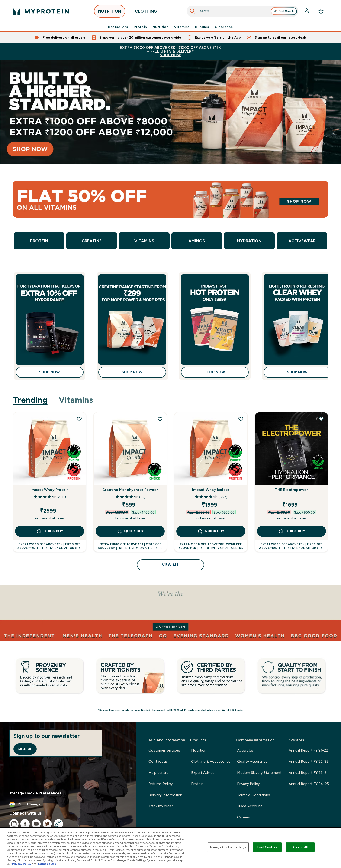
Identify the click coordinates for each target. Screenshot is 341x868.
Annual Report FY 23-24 (309, 773)
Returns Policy (160, 784)
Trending (30, 400)
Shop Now (49, 372)
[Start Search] (192, 11)
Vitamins (182, 27)
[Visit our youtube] (36, 823)
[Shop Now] (170, 112)
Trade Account (249, 806)
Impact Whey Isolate (210, 490)
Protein (140, 27)
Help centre (158, 773)
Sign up (25, 749)
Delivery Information (165, 795)
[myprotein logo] (41, 11)
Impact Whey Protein (50, 490)
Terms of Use (46, 863)
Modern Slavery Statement (259, 773)
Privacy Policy (248, 784)
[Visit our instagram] (14, 823)
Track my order (160, 806)
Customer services (164, 750)
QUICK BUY (53, 531)
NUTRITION (109, 11)
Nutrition (160, 27)
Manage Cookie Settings (228, 847)
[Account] (307, 11)
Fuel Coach (286, 11)
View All (170, 565)
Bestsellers (118, 27)
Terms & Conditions (253, 795)
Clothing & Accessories (210, 761)
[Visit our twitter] (47, 823)
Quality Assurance (252, 761)
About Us (245, 750)
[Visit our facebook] (25, 823)
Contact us (158, 761)
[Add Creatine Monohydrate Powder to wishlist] (160, 419)
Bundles (202, 27)
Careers (243, 817)
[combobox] (242, 11)
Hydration (249, 241)
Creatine (92, 241)
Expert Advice (203, 773)
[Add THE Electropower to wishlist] (321, 419)
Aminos (196, 241)
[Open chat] (58, 823)
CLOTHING (146, 11)
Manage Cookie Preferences (35, 793)
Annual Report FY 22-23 (308, 761)
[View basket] (321, 11)
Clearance (224, 27)
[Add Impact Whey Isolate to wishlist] (240, 419)
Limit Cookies (267, 847)
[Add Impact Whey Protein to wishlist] (79, 419)
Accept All (300, 847)
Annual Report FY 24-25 (309, 784)
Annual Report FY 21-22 (308, 750)
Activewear (302, 241)
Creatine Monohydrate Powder (130, 490)
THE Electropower (291, 490)
